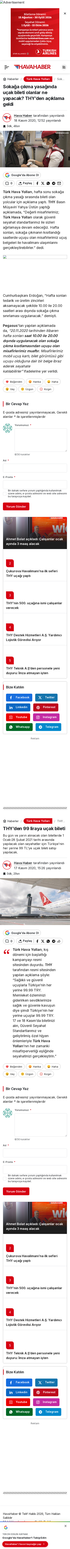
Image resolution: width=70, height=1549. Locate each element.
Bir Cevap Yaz (17, 404)
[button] (64, 67)
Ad (6, 460)
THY (51, 202)
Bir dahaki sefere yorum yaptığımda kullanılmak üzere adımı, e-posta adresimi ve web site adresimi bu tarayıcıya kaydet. (37, 493)
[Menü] (7, 67)
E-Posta (9, 477)
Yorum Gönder (16, 506)
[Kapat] (65, 13)
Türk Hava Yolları (17, 192)
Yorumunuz (23, 425)
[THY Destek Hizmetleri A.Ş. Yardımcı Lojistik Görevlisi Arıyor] (35, 629)
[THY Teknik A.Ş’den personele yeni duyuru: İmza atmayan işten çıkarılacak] (35, 661)
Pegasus (10, 326)
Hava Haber (23, 116)
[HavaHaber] (32, 67)
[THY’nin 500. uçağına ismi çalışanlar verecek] (35, 597)
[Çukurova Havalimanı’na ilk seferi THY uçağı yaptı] (35, 565)
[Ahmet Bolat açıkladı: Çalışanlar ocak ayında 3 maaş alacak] (35, 533)
